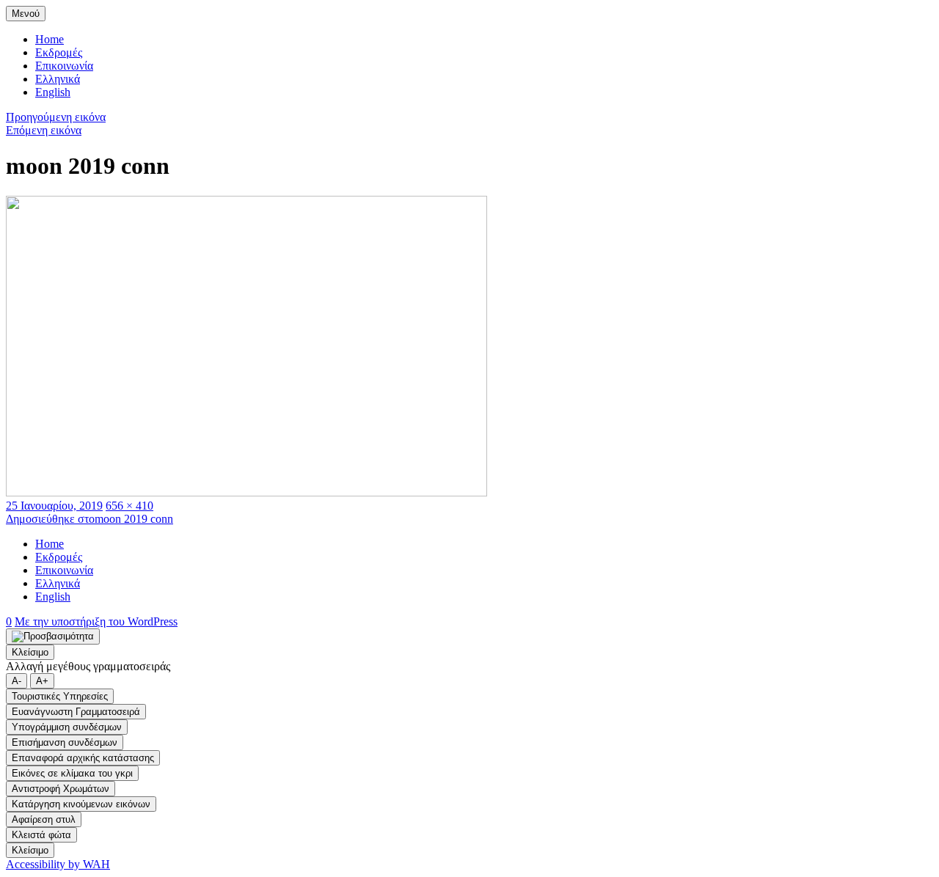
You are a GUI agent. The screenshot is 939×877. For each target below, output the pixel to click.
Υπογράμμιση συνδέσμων (67, 727)
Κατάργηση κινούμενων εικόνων (81, 804)
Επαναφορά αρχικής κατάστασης (83, 757)
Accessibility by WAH (58, 864)
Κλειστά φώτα (41, 834)
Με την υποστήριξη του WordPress (96, 621)
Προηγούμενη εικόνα (56, 117)
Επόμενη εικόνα (43, 130)
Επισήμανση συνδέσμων (64, 742)
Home (49, 39)
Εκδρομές (58, 52)
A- (16, 680)
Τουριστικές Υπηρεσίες (60, 696)
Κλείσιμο (30, 652)
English (52, 92)
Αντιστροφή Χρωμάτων (60, 788)
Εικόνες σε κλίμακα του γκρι (72, 773)
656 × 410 (129, 505)
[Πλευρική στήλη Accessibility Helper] (53, 636)
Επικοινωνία (64, 65)
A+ (42, 680)
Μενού (26, 13)
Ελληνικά (57, 79)
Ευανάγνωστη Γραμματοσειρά (76, 711)
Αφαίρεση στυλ (44, 819)
